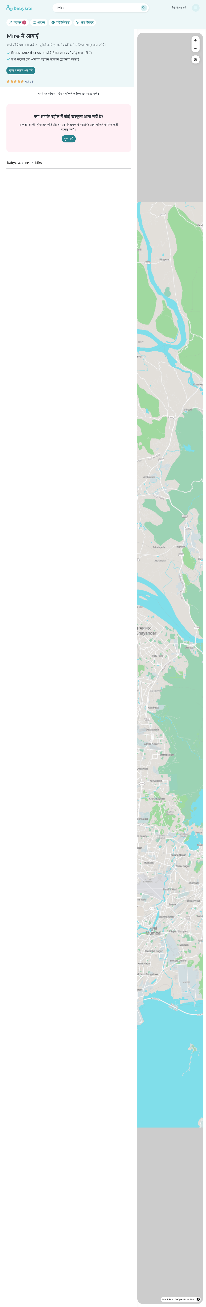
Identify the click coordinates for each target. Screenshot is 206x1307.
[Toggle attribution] (198, 1299)
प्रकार (19, 22)
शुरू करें (68, 139)
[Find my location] (196, 59)
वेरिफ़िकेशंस (62, 22)
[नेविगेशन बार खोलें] (196, 8)
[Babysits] (19, 7)
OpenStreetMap (186, 1299)
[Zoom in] (196, 40)
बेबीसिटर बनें (179, 8)
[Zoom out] (196, 48)
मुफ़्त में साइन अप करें (21, 70)
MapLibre (167, 1299)
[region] (170, 668)
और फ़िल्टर (87, 22)
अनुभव (41, 22)
